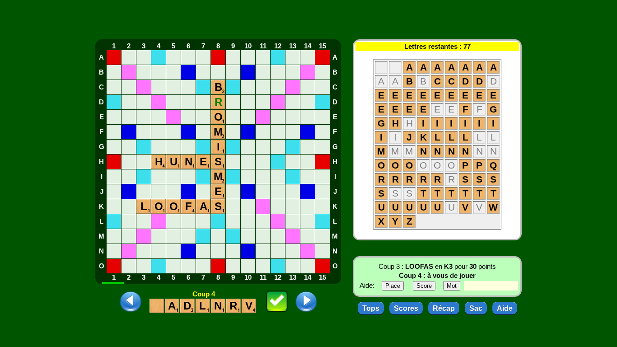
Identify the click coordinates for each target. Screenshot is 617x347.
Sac (475, 308)
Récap (444, 308)
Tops (370, 308)
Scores (406, 308)
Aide (505, 308)
